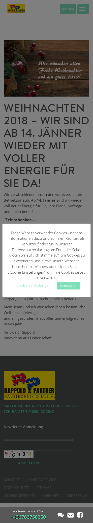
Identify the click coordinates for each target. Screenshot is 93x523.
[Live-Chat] (61, 514)
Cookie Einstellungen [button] (33, 285)
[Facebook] (80, 514)
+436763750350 (28, 517)
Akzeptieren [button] (68, 285)
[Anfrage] (70, 514)
